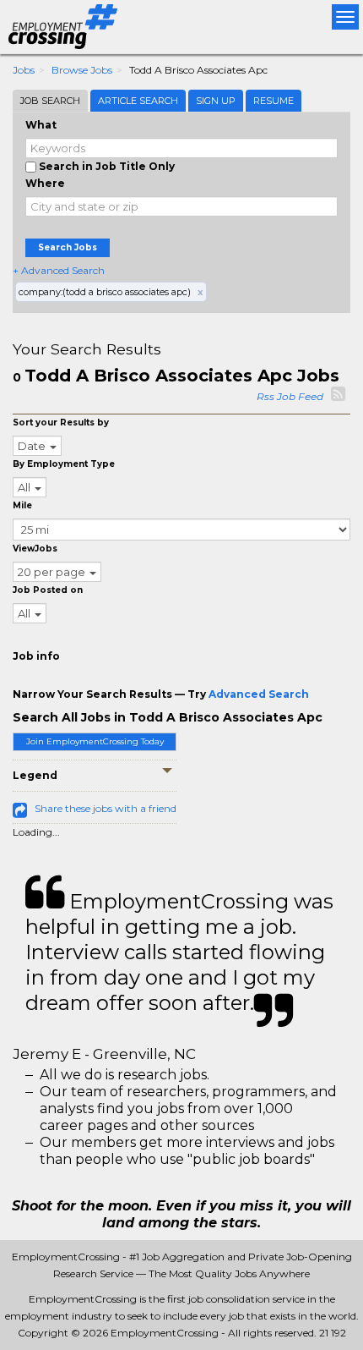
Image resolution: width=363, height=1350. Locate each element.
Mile (22, 505)
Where (45, 183)
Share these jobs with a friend (105, 808)
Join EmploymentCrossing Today (95, 741)
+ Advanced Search (59, 270)
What (41, 124)
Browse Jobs (81, 69)
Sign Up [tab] (216, 101)
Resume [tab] (273, 101)
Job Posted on (48, 589)
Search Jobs (67, 247)
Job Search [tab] (50, 101)
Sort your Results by (61, 422)
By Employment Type (64, 463)
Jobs (24, 69)
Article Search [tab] (138, 101)
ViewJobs (35, 548)
